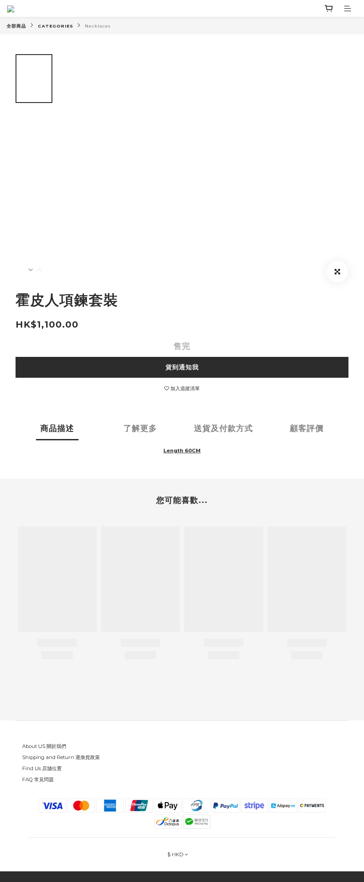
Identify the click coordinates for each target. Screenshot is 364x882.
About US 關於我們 (44, 746)
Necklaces (98, 26)
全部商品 (16, 26)
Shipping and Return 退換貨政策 (61, 757)
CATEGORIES (55, 26)
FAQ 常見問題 (38, 779)
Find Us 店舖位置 (42, 768)
